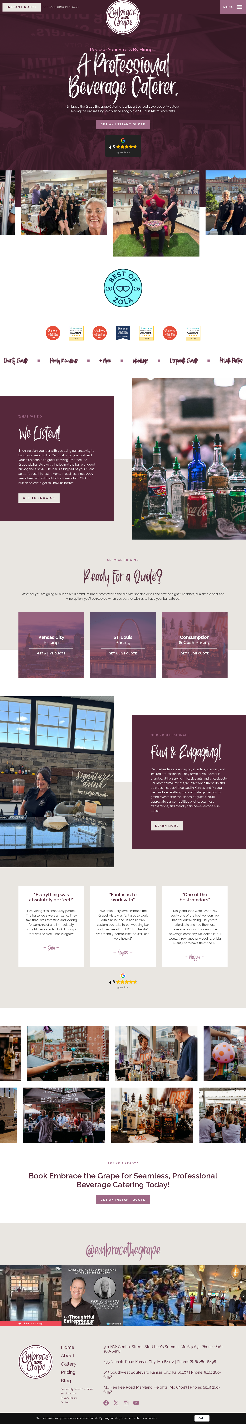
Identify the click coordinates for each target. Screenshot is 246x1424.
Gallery (68, 1364)
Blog (66, 1380)
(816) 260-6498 (61, 6)
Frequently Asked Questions (77, 1389)
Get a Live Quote (51, 653)
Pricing (68, 1372)
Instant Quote (22, 7)
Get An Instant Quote (123, 1199)
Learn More (167, 825)
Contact (65, 1402)
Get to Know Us (39, 498)
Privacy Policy (69, 1398)
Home (67, 1347)
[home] (123, 6)
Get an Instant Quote (123, 124)
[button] (233, 7)
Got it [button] (202, 1418)
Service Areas (68, 1393)
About (67, 1355)
